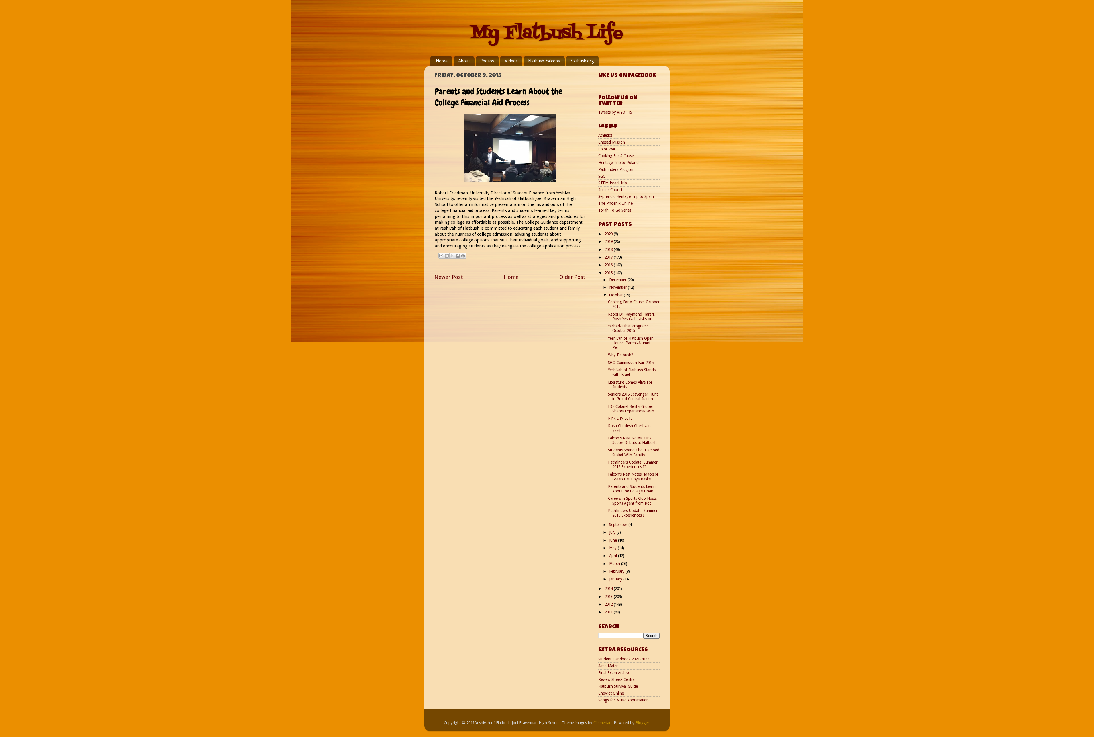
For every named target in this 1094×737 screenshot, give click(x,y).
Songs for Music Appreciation (623, 700)
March (615, 563)
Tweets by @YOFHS (615, 112)
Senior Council (610, 189)
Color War (606, 149)
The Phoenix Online (615, 203)
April (613, 555)
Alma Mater (608, 666)
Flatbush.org (582, 61)
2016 (609, 265)
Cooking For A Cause (616, 155)
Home (442, 61)
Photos (487, 61)
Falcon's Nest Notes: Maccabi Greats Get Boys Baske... (633, 476)
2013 (609, 596)
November (618, 287)
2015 (609, 273)
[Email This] (441, 256)
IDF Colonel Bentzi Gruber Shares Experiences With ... (633, 408)
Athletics (605, 135)
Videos (511, 61)
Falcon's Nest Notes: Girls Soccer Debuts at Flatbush (632, 440)
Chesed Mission (611, 142)
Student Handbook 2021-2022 (623, 659)
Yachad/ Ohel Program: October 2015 (628, 328)
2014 (609, 588)
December (618, 279)
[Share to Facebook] (457, 256)
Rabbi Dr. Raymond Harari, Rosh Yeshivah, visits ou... (632, 316)
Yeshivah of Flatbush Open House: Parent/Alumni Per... (631, 343)
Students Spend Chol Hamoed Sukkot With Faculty (633, 452)
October (616, 295)
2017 (609, 257)
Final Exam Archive (614, 672)
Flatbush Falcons (544, 61)
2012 (609, 604)
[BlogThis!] (447, 256)
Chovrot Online (611, 693)
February (617, 571)
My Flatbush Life (547, 33)
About (464, 61)
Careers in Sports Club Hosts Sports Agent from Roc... (632, 500)
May (613, 548)
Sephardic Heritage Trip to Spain (626, 196)
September (618, 524)
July (613, 532)
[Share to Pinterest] (463, 256)
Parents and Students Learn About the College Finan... (632, 488)
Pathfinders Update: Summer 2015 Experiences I (633, 512)
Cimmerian (602, 722)
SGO (602, 176)
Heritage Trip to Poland (618, 162)
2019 (609, 241)
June (613, 540)
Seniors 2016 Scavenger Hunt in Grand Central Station (633, 396)
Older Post (572, 277)
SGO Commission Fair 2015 (631, 362)
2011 (609, 612)
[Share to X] (452, 256)
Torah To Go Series (614, 210)
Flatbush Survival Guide (618, 686)
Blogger (642, 722)
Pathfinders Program (616, 169)
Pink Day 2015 (620, 418)
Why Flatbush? (620, 355)
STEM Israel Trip (612, 183)
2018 (609, 249)
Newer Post (448, 277)
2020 (609, 234)
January (616, 579)
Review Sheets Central (617, 679)
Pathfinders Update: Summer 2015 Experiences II (633, 464)
